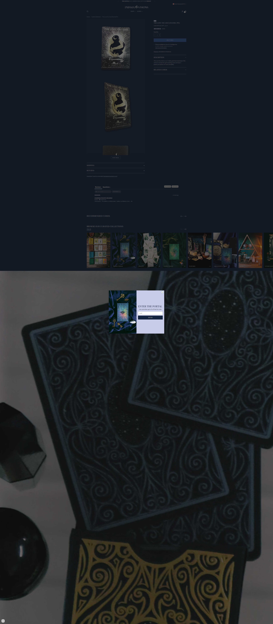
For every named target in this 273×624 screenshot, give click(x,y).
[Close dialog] (162, 292)
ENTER (150, 317)
